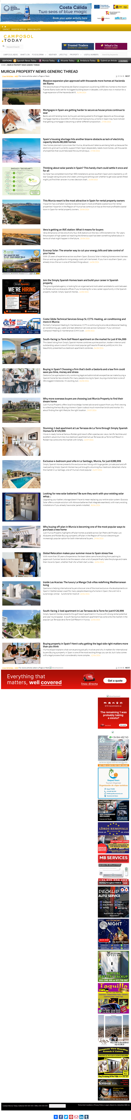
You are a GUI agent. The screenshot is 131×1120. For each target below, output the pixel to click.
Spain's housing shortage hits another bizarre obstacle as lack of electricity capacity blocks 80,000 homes (83, 145)
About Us (113, 1109)
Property (74, 59)
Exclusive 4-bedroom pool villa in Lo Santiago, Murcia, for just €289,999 (82, 465)
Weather (53, 59)
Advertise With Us (123, 1109)
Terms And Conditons (85, 1109)
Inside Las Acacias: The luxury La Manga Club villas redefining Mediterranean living (84, 588)
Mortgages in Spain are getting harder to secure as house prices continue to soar (84, 116)
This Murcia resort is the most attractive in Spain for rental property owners (84, 205)
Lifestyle (63, 59)
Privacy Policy (99, 1109)
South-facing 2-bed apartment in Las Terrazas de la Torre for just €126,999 (83, 615)
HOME (3, 69)
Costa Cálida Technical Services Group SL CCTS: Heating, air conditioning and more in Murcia (84, 325)
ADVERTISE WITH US (18, 34)
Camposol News (10, 59)
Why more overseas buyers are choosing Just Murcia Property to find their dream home (83, 405)
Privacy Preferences (57, 1110)
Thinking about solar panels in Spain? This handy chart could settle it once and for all (85, 174)
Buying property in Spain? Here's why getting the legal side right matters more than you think (85, 650)
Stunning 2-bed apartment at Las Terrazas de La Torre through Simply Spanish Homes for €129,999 (85, 434)
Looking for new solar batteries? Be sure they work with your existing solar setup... (83, 500)
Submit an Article (108, 65)
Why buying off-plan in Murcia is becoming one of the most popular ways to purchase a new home (84, 533)
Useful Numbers (91, 59)
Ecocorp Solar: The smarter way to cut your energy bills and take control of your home (83, 256)
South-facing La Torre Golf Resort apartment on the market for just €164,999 (84, 343)
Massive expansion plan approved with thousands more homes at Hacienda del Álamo (84, 87)
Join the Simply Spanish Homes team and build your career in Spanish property (80, 286)
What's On (25, 59)
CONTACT (6, 34)
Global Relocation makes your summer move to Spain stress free (78, 557)
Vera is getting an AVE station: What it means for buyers (73, 234)
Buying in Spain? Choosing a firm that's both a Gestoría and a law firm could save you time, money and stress (84, 375)
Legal (107, 1109)
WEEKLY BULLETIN (34, 34)
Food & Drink (38, 59)
